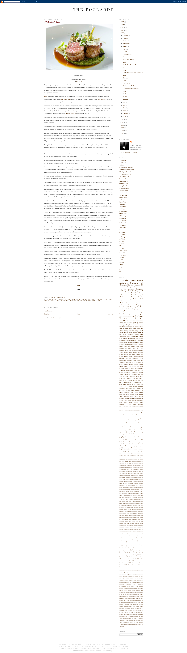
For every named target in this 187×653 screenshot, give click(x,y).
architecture (129, 285)
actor (142, 354)
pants (142, 580)
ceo (127, 463)
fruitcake (136, 545)
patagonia (127, 582)
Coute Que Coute (123, 181)
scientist (141, 491)
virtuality (131, 620)
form (127, 319)
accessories (140, 301)
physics (132, 586)
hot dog (135, 555)
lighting (141, 350)
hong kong (130, 438)
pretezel (135, 588)
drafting (138, 531)
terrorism (126, 612)
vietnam (138, 370)
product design (131, 338)
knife (120, 410)
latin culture (132, 366)
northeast (121, 412)
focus (131, 543)
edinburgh (121, 535)
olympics (124, 446)
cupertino (128, 529)
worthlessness (122, 499)
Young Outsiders (123, 186)
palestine (139, 580)
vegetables (126, 618)
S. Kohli (121, 243)
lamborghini (140, 477)
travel (125, 322)
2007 (122, 133)
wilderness (126, 624)
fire (142, 434)
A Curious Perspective (125, 174)
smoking (121, 325)
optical (141, 578)
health (128, 475)
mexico (133, 346)
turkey (141, 451)
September (126, 43)
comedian (141, 463)
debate (130, 402)
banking (131, 422)
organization (125, 580)
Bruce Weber (122, 202)
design (137, 291)
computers (121, 467)
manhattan (130, 568)
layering (136, 563)
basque (135, 507)
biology (121, 400)
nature (134, 283)
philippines (137, 446)
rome (132, 449)
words (141, 291)
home (136, 475)
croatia (138, 527)
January (125, 116)
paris (123, 287)
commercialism (122, 465)
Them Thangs (123, 250)
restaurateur (74, 300)
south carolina (134, 602)
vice (130, 618)
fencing (125, 541)
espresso (136, 402)
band (139, 380)
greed (137, 549)
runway (121, 596)
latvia (129, 563)
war (120, 289)
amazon (141, 455)
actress (129, 340)
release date (121, 594)
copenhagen (127, 372)
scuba (141, 346)
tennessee (121, 612)
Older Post (110, 314)
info (120, 558)
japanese (129, 374)
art (138, 287)
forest (125, 346)
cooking (60, 299)
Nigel (124, 75)
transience (141, 614)
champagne (129, 426)
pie (129, 447)
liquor (138, 388)
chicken (133, 521)
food (74, 299)
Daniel (45, 96)
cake (133, 461)
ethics (124, 384)
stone (134, 493)
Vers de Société (123, 193)
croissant (121, 529)
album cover (134, 396)
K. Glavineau (122, 220)
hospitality (141, 475)
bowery (133, 424)
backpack (126, 422)
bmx (120, 461)
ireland (138, 558)
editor (141, 382)
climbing (126, 356)
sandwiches (122, 394)
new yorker (141, 576)
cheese (121, 382)
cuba (125, 529)
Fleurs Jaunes (126, 83)
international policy (138, 408)
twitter (123, 497)
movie (130, 352)
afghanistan (129, 380)
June (124, 102)
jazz (129, 346)
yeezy (134, 499)
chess (130, 521)
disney (132, 364)
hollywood (122, 406)
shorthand (134, 600)
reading (121, 449)
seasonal (141, 449)
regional (137, 592)
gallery (121, 366)
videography (140, 618)
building (134, 515)
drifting (121, 533)
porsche (136, 447)
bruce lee (127, 515)
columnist (136, 463)
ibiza (128, 557)
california (141, 299)
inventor (123, 558)
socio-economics (85, 300)
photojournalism (123, 447)
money (137, 321)
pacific (131, 412)
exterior (134, 384)
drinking (133, 297)
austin (134, 348)
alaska (138, 455)
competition (140, 465)
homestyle (125, 555)
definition (130, 430)
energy (130, 471)
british (128, 513)
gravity (133, 549)
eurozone (129, 539)
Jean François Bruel (65, 99)
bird (142, 422)
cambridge (121, 517)
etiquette (121, 539)
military (121, 305)
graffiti (128, 336)
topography (132, 614)
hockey (121, 438)
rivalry (131, 594)
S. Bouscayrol (123, 211)
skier (120, 493)
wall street (137, 497)
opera (141, 366)
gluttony (126, 386)
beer (132, 295)
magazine (125, 328)
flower (121, 386)
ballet (138, 348)
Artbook (121, 262)
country (137, 467)
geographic (134, 547)
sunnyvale (128, 608)
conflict (128, 525)
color (126, 326)
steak (120, 370)
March (125, 110)
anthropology (122, 459)
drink (124, 533)
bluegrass (121, 511)
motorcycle (122, 311)
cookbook (140, 400)
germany (127, 301)
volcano (133, 497)
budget (130, 461)
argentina (121, 398)
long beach (126, 567)
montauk (136, 483)
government (138, 326)
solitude (130, 416)
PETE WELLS (79, 81)
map (130, 328)
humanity (100, 299)
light (142, 440)
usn (139, 616)
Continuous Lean (123, 183)
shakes (125, 600)
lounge (135, 567)
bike (142, 328)
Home (78, 314)
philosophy (122, 313)
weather (121, 420)
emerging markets (130, 535)
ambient (141, 501)
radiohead (126, 592)
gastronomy (92, 299)
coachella (121, 523)
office (137, 485)
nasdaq (120, 576)
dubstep (121, 342)
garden (135, 436)
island (142, 558)
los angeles (131, 305)
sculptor (126, 598)
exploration (122, 404)
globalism (140, 436)
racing (141, 321)
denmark (138, 356)
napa (124, 485)
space (142, 360)
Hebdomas (125, 99)
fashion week (138, 471)
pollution (121, 588)
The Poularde (93, 9)
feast (122, 541)
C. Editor (121, 241)
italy (136, 295)
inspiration (140, 386)
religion (121, 354)
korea (139, 440)
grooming (140, 404)
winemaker (131, 624)
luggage (139, 567)
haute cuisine (122, 553)
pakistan (124, 487)
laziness (141, 358)
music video (140, 410)
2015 (122, 27)
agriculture (133, 455)
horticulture (130, 555)
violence (121, 299)
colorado (132, 523)
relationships (131, 342)
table (126, 610)
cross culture (123, 402)
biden (135, 509)
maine (126, 568)
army (142, 503)
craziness (131, 527)
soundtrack (128, 602)
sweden (132, 394)
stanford (132, 604)
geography (128, 358)
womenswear (140, 453)
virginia (127, 620)
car (120, 287)
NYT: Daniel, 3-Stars (128, 59)
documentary (122, 471)
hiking (140, 553)
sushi (137, 378)
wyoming (131, 499)
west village (127, 420)
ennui (142, 535)
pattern (130, 325)
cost (126, 527)
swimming (125, 418)
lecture (124, 479)
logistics (121, 567)
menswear (140, 311)
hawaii (125, 366)
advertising (130, 334)
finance (121, 346)
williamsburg (140, 420)
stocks (130, 606)
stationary (141, 604)
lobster (139, 564)
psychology (134, 414)
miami (120, 483)
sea (129, 297)
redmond (133, 592)
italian (125, 374)
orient (125, 342)
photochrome (140, 584)
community (135, 465)
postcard (132, 588)
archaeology (128, 459)
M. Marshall (122, 227)
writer (120, 396)
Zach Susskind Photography (126, 169)
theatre (136, 495)
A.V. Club (122, 239)
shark (128, 600)
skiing (121, 322)
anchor (120, 503)
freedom (141, 364)
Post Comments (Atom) (57, 318)
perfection (121, 584)
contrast (126, 467)
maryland (121, 481)
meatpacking (140, 442)
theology (121, 614)
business (135, 299)
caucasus (141, 517)
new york (140, 283)
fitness (120, 543)
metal (120, 572)
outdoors (131, 580)
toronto (137, 614)
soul (135, 451)
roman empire (136, 594)
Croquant (125, 78)
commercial (127, 364)
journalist (129, 561)
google (130, 549)
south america (139, 416)
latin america (124, 563)
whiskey (134, 420)
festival (132, 541)
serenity (133, 598)
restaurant (65, 300)
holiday (125, 438)
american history (123, 457)
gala (142, 545)
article (121, 319)
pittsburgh (141, 586)
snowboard (122, 416)
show (120, 451)
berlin (141, 398)
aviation (121, 422)
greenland (121, 551)
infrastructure (134, 336)
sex (120, 334)
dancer (140, 529)
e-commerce (134, 533)
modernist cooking (129, 443)
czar (137, 529)
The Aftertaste (123, 195)
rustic (124, 596)
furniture (129, 404)
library (134, 388)
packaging (140, 352)
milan (120, 338)
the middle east (139, 338)
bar (134, 317)
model (141, 303)
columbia (137, 523)
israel (130, 440)
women (140, 280)
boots (142, 348)
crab (128, 527)
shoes (129, 303)
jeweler (124, 561)
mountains (132, 376)
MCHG (125, 96)
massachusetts (135, 570)
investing (128, 558)
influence (141, 438)
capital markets (127, 517)
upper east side (131, 616)
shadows (121, 600)
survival (132, 608)
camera (121, 364)
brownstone (121, 515)
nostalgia (133, 485)
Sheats (124, 94)
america (127, 295)
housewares (135, 406)
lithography (134, 564)
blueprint (129, 344)
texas (135, 313)
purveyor (141, 447)
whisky (141, 497)
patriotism (128, 378)
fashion (122, 282)
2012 (122, 119)
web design (136, 622)
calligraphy (136, 461)
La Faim (125, 51)
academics (126, 396)
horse (127, 406)
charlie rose (128, 350)
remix (128, 360)
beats (142, 507)
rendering (137, 491)
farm (134, 471)
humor (141, 555)
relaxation (141, 592)
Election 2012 (122, 455)
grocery (125, 551)
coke (128, 523)
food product (140, 543)
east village (140, 432)
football (133, 321)
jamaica (121, 561)
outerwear (127, 412)
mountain (125, 376)
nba (123, 576)
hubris (138, 555)
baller (142, 505)
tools (142, 495)
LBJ (142, 499)
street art (138, 493)
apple (142, 370)
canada (121, 372)
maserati (130, 570)
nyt (49, 300)
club (133, 463)
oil (139, 485)
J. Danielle (122, 232)
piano (139, 412)
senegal (130, 598)
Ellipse (124, 62)
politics (121, 291)
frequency (130, 545)
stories (134, 606)
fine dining (67, 299)
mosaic (141, 443)
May (124, 105)
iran (136, 558)
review (128, 594)
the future (131, 612)
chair (133, 519)
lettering (121, 564)
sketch (124, 451)
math (134, 442)
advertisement (123, 303)
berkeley (125, 509)
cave (120, 519)
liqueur (127, 479)
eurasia (125, 539)
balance (138, 505)
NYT (120, 269)
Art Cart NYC (123, 206)
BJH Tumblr (122, 163)
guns (142, 309)
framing (125, 545)
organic (121, 580)
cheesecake (121, 521)
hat (142, 551)
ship (126, 348)
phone (141, 446)
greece (134, 404)
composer (125, 382)
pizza (133, 378)
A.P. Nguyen (122, 209)
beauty (141, 287)
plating (137, 346)
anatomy (124, 344)
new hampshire (135, 576)
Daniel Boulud (101, 99)
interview (126, 315)
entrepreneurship (123, 537)
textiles (126, 370)
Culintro (121, 165)
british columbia (133, 513)
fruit (133, 545)
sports (141, 295)
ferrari (128, 541)
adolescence (125, 501)
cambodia (141, 461)
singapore (139, 600)
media (129, 410)
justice (130, 388)
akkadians (134, 501)
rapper (138, 328)
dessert (121, 315)
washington (122, 362)
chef (55, 299)
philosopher (127, 489)
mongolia (121, 574)
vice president (134, 618)
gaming (123, 547)
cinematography (137, 332)
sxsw (142, 608)
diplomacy (122, 432)
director (138, 382)
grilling (121, 475)
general (129, 547)
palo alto (128, 487)
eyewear (138, 384)
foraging (121, 545)
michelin (134, 572)
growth (129, 551)
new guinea (129, 576)
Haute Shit (122, 253)
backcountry (129, 505)
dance (134, 356)
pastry (53, 300)
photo (127, 280)
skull (132, 368)
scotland (136, 449)
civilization (135, 344)
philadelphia (122, 489)
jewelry (141, 336)
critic (135, 527)
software (121, 602)
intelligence (135, 358)
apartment (128, 503)
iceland (123, 477)
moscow (139, 574)
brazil (141, 362)
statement (136, 604)
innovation (129, 408)
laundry (132, 563)
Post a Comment (48, 311)
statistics (121, 606)
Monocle (121, 246)
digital (134, 382)
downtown (133, 531)
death (120, 301)
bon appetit (129, 511)
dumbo (130, 533)
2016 (122, 24)
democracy (136, 430)
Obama (138, 354)
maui (139, 570)
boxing (138, 362)
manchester (141, 479)
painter (120, 487)
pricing (139, 588)
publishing (140, 414)
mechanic (121, 443)
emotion (127, 434)
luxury (106, 299)
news (120, 309)
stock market (130, 493)
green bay (141, 549)
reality (129, 592)
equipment (137, 309)
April (124, 108)
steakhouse (126, 606)
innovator (135, 477)
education (121, 358)
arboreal (136, 503)
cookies (130, 382)
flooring (127, 543)
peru (134, 584)
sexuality (121, 348)
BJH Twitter (122, 160)
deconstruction (122, 469)
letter (126, 410)
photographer (122, 360)
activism (121, 501)
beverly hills (131, 509)
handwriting (138, 551)
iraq (127, 440)
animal (136, 457)
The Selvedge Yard (124, 176)
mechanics (126, 481)
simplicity (127, 368)
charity (139, 519)
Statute (124, 80)
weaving (131, 622)
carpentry (137, 517)
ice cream (140, 406)
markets (121, 570)
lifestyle (125, 564)
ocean (135, 578)
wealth (94, 300)
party (132, 446)
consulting (138, 525)
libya (142, 374)
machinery (121, 568)
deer (142, 529)
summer (141, 493)
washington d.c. (126, 622)
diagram (141, 469)
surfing (134, 315)
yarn (123, 626)
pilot (137, 586)
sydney (121, 495)
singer (129, 348)
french (84, 299)
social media (130, 451)
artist (124, 319)
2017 (122, 22)
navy (138, 366)
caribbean (133, 517)
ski (142, 600)
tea (123, 370)
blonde (141, 509)
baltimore (121, 507)
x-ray (120, 626)
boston (125, 400)
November (126, 38)
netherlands (122, 378)
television (125, 495)
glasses (137, 350)
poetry (137, 489)
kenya (138, 561)
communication (122, 525)
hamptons (133, 551)
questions (121, 592)
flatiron (124, 543)
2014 (122, 30)
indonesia (136, 438)
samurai (130, 596)
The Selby (122, 234)
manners (134, 568)
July (124, 49)
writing (137, 305)
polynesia (126, 588)
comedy (129, 322)
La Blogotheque (123, 190)
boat (142, 380)
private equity (127, 590)
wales (137, 620)
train (120, 497)
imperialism (134, 557)
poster (134, 328)
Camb (124, 91)
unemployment (128, 497)
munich (121, 485)
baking (135, 380)
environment (130, 537)
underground (122, 453)
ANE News (122, 255)
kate (135, 561)
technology (135, 303)
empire (137, 535)
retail (126, 594)
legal (142, 563)
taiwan (134, 610)
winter (133, 354)
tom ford (128, 614)
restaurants (127, 449)
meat (126, 307)
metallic (124, 572)
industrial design (134, 330)
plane (130, 315)
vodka (134, 620)
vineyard (121, 620)
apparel (132, 503)
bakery (133, 362)
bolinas (125, 511)
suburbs (121, 608)
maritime (126, 352)
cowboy (141, 467)
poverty (121, 491)
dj (126, 432)
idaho (130, 557)
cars (125, 463)
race (132, 392)
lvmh (142, 567)
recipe (136, 392)
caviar (123, 519)
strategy (137, 606)
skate (131, 317)
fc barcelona (124, 473)
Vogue (121, 267)
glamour (138, 547)
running (141, 392)
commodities (129, 465)
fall (120, 541)
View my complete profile (128, 152)
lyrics (124, 442)
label (133, 374)
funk (140, 545)
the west (133, 495)
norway (131, 578)
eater (138, 533)
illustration (134, 293)
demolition (125, 531)
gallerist (141, 473)
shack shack (140, 598)
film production (137, 434)
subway (128, 394)
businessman (140, 340)
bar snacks (130, 507)
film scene (141, 541)
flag (125, 436)
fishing (121, 436)
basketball (122, 326)
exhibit (141, 402)
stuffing (141, 606)
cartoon (121, 356)
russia (141, 342)
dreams (141, 531)
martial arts (125, 570)
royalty (141, 330)
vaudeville (121, 618)
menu (142, 570)
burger (137, 315)
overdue (134, 580)
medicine (130, 481)
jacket (127, 388)
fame (142, 384)
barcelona (137, 398)
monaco (141, 572)
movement (141, 483)
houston (141, 372)
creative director (132, 428)
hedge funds (130, 553)
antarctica (141, 457)
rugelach (141, 594)
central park (128, 519)
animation (128, 362)
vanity (142, 616)
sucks (124, 608)
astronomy (127, 398)
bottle (120, 513)
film (125, 289)
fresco (135, 473)
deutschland (136, 469)
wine (99, 300)
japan (120, 317)
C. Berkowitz (122, 223)
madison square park (133, 479)
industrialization (129, 477)
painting (128, 287)
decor (128, 469)
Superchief (122, 230)
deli (131, 469)
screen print (121, 598)
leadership (137, 374)
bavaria (138, 507)
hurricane (121, 557)
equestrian (138, 537)
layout (134, 322)
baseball (141, 459)
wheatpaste (141, 622)
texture (133, 301)
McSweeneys (122, 216)
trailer (121, 295)
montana (131, 574)
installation (122, 388)
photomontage (122, 586)
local (120, 442)
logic (142, 564)
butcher (141, 424)
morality (137, 443)
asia (127, 332)
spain (130, 319)
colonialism (122, 428)
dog (142, 356)
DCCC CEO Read (124, 188)
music (133, 280)
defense (121, 531)
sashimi (137, 596)
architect (141, 396)
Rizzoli (121, 264)
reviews (137, 342)
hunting (126, 330)
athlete (124, 321)
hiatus (137, 553)
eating (141, 334)
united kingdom (139, 394)
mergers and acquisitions (138, 481)
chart (142, 519)
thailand (129, 495)
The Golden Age (127, 54)
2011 (122, 122)
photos (128, 586)
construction (135, 400)
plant (132, 447)
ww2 (127, 499)
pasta (120, 582)
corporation (121, 527)
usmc (120, 380)
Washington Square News (126, 172)
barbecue (133, 340)
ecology (141, 533)
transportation (123, 340)
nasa (142, 574)
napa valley (139, 376)
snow (126, 493)
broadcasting (140, 513)
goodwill (126, 549)
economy (121, 434)
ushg (137, 616)
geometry (131, 289)
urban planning (132, 370)
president (121, 368)
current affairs (133, 529)
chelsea (126, 521)
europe (121, 330)
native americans (124, 392)
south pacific (140, 602)
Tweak (124, 70)
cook (142, 525)
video (121, 280)
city (142, 332)
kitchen (126, 305)
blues (120, 424)
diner (142, 430)
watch (141, 325)
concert (130, 356)
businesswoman (139, 515)
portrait (141, 297)
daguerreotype (123, 430)
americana (131, 457)
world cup (141, 624)
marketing (140, 313)
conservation (133, 525)
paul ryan (132, 582)
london (135, 311)
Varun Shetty (122, 204)
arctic (139, 503)
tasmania (141, 610)
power (58, 300)
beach (141, 319)
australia (132, 398)
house (120, 477)
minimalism (134, 410)
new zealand (122, 578)
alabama (138, 501)
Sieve (124, 57)
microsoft (125, 483)
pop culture (126, 414)
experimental (134, 539)
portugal (141, 489)
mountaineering (139, 390)
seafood (141, 322)
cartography (122, 426)
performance (128, 584)
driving (137, 334)
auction (125, 505)
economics (140, 344)
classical (129, 321)
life (142, 285)
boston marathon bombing (137, 511)
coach (142, 521)
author (138, 319)
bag (138, 459)
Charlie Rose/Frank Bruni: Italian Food (133, 72)
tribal (120, 616)
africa (128, 309)
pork (129, 588)
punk (142, 590)
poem (136, 317)
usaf (135, 616)
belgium (139, 422)
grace (130, 386)
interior (133, 287)
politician (125, 338)
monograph (126, 574)
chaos (135, 519)
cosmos (134, 467)
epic (134, 537)
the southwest (137, 612)
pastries (135, 412)
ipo (134, 558)
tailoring (130, 610)
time (125, 614)
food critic (135, 543)
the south (125, 309)
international (122, 440)
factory (141, 539)
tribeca (123, 616)
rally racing (132, 491)
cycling (141, 428)
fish (134, 326)
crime (131, 311)
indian (124, 408)
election (127, 471)
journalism (134, 440)
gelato (127, 547)
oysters (129, 446)
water (126, 325)
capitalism (121, 463)
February (125, 113)
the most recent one (71, 113)
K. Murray (122, 237)
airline (130, 501)
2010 (122, 125)
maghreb (129, 442)
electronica (123, 297)
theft (142, 612)
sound (124, 602)
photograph (133, 489)
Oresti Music (122, 218)
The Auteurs (122, 225)
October (125, 41)
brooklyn (134, 307)
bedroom (121, 509)
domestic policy (132, 432)
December (126, 35)
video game (133, 453)
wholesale (121, 624)
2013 (122, 33)
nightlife (127, 578)
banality (126, 507)
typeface (141, 378)
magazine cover (130, 390)
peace (135, 487)
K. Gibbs (121, 248)
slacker (123, 493)
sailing (138, 360)
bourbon (124, 513)
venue (128, 453)
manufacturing (140, 568)
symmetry (138, 418)
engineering (135, 372)
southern (121, 604)
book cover (126, 424)
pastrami (132, 487)
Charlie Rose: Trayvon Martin (130, 65)
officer (138, 578)
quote (131, 299)
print (124, 491)
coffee (133, 350)
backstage (135, 505)
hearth (126, 553)
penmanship (140, 582)
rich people (133, 360)
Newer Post (47, 314)
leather (139, 563)
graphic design (129, 291)
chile (130, 463)
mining (137, 572)
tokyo (139, 495)
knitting (141, 561)
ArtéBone (121, 260)
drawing (136, 364)
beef (135, 422)
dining (141, 315)
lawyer (120, 479)
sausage (141, 596)
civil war (138, 521)
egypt (120, 384)
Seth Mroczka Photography (126, 167)
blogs (138, 509)
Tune (124, 67)
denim (129, 531)
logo (120, 376)
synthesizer (121, 610)
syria (138, 451)
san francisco (136, 325)
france (79, 299)
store (120, 418)
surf (124, 332)
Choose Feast (122, 213)
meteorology (129, 572)
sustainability (138, 608)
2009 (122, 128)
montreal (135, 574)
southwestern (126, 604)
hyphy (125, 557)
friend (138, 473)
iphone (131, 558)
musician (126, 299)
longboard (131, 567)
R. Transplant (122, 200)
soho (127, 416)
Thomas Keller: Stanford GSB (131, 88)
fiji (137, 541)
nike (120, 446)
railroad (127, 491)
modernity (130, 483)
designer (130, 326)
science (128, 317)
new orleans (128, 485)
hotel (130, 406)
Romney (129, 455)
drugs (127, 533)
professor (138, 590)
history (135, 386)
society (121, 332)
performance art (140, 487)
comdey (141, 523)
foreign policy (130, 473)
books (123, 461)
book (129, 307)
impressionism (140, 557)
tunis (126, 616)
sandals (134, 596)
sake (127, 596)
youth (124, 334)
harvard (125, 475)
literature (129, 564)
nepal (125, 576)
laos (120, 563)
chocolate (141, 426)
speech (126, 354)
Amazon (121, 257)
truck (130, 354)
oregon (141, 485)
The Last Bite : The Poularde (130, 86)
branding (121, 350)
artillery (121, 505)
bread (51, 299)
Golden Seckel (123, 197)
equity (142, 537)
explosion (128, 384)
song (134, 416)
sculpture (141, 317)
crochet (141, 527)
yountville (138, 499)
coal (125, 523)
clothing (122, 285)
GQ (120, 271)
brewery (126, 461)
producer (133, 590)
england (141, 305)
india (120, 408)
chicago (130, 332)
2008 (122, 130)
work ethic (136, 624)
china (120, 321)
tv (142, 418)
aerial (124, 380)
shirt (131, 600)
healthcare (133, 475)
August (125, 46)
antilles (124, 503)
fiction (135, 541)
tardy (137, 610)
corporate (130, 467)
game (120, 547)
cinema (129, 400)
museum (135, 352)
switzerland (132, 418)
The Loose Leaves (124, 179)
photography (139, 289)
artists (132, 459)
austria (135, 459)
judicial (132, 561)
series (137, 598)
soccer (127, 311)
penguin (136, 582)
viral (124, 620)
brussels (130, 515)
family (131, 434)
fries (132, 436)
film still (126, 293)
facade (138, 539)
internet (121, 374)
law (123, 410)
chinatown (135, 426)
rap (120, 293)
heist (135, 553)
